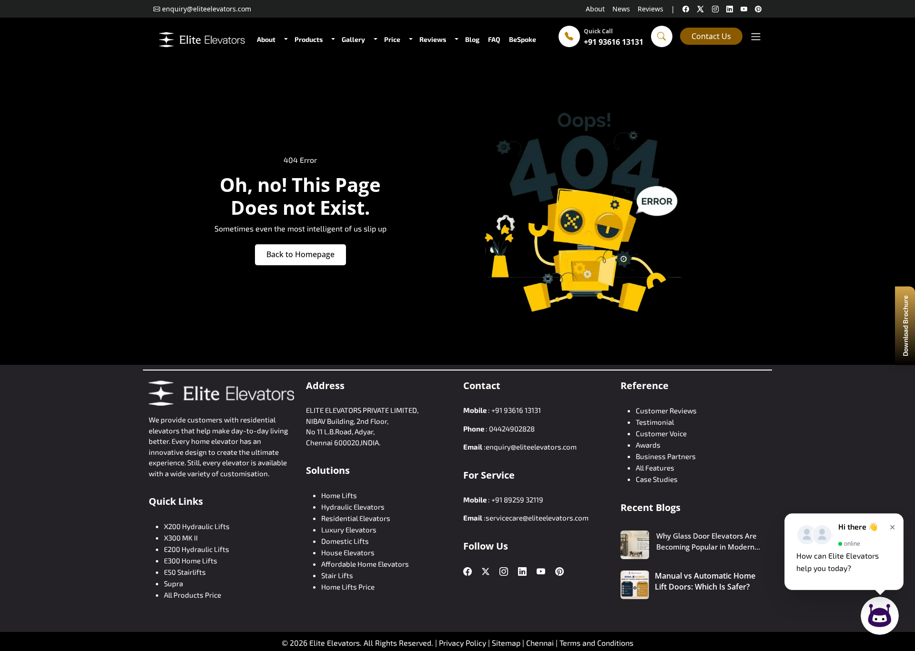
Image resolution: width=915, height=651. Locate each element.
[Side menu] (756, 36)
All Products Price (192, 595)
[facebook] (685, 9)
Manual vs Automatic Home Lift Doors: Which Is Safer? (705, 581)
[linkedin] (729, 9)
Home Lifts (339, 495)
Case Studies (657, 479)
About (595, 8)
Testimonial (655, 422)
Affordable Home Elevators (365, 564)
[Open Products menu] (332, 39)
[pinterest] (758, 9)
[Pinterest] (559, 571)
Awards (648, 445)
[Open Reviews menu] (455, 39)
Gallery (353, 39)
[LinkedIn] (522, 571)
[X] (700, 9)
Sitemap (507, 642)
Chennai (541, 642)
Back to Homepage (300, 254)
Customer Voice (661, 433)
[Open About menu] (285, 39)
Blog (472, 39)
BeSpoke (522, 39)
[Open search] (661, 36)
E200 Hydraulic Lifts (196, 549)
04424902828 (512, 428)
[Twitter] (485, 571)
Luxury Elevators (348, 529)
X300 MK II (181, 537)
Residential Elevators (355, 518)
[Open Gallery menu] (374, 39)
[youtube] (744, 9)
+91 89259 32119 (517, 499)
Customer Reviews (666, 410)
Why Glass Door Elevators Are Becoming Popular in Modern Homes (706, 541)
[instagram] (715, 9)
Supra (173, 583)
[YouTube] (541, 571)
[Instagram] (503, 571)
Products (309, 39)
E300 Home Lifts (190, 560)
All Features (655, 467)
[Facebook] (467, 571)
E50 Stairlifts (185, 572)
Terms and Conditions (596, 642)
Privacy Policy (462, 642)
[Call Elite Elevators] (569, 36)
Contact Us (711, 36)
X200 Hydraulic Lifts (197, 526)
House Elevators (348, 552)
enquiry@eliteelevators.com (531, 446)
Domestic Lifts (345, 541)
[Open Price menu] (410, 39)
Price (392, 39)
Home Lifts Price (348, 586)
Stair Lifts (337, 575)
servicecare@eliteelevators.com (537, 517)
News (621, 8)
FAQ (494, 39)
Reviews (650, 8)
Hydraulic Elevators (353, 506)
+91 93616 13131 (613, 42)
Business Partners (666, 456)
